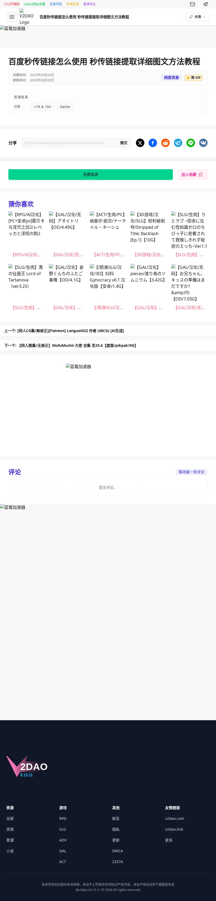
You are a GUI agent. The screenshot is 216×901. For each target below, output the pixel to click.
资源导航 (56, 4)
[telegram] (206, 4)
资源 (10, 829)
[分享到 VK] (203, 143)
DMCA (117, 850)
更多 (169, 839)
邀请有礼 (89, 4)
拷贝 (123, 142)
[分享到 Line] (190, 143)
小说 (10, 850)
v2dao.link (174, 829)
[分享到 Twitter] (140, 143)
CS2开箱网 (11, 4)
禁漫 (10, 839)
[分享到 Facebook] (153, 143)
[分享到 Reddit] (165, 143)
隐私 (116, 829)
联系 (116, 818)
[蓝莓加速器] (108, 34)
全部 (10, 818)
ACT (62, 861)
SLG (62, 829)
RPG (62, 818)
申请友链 (72, 4)
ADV (62, 839)
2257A (117, 861)
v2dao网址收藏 (34, 4)
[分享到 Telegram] (178, 143)
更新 (116, 839)
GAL (62, 850)
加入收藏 (188, 174)
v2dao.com (174, 818)
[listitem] (26, 235)
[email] (192, 4)
